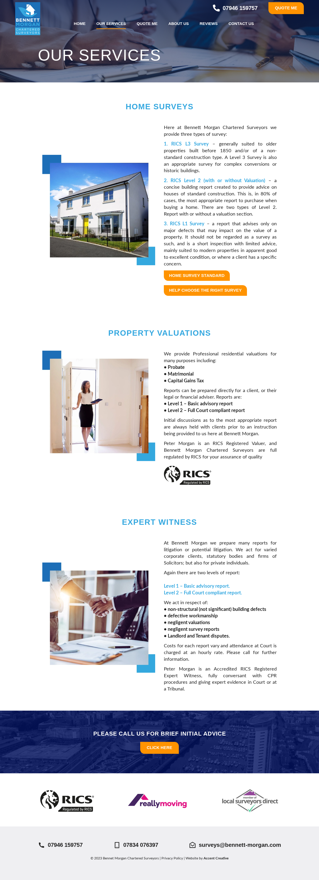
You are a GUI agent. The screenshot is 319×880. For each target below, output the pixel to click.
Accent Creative (216, 858)
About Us (178, 23)
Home (80, 23)
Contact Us (241, 23)
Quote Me (147, 23)
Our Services (111, 23)
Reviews (209, 23)
